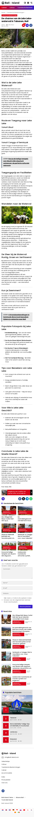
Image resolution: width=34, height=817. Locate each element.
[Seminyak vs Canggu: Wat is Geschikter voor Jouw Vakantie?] (25, 528)
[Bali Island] (11, 3)
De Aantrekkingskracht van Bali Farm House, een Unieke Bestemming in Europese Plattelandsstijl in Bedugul (25, 519)
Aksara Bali (20, 797)
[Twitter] (23, 498)
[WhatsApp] (30, 498)
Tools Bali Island (7, 800)
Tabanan (13, 718)
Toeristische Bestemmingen (9, 15)
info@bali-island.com (12, 757)
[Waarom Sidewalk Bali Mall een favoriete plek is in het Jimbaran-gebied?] (9, 528)
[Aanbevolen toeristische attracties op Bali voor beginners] (25, 545)
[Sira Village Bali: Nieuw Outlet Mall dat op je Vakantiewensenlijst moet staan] (9, 510)
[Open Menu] (28, 3)
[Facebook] (19, 498)
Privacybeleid (6, 780)
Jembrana (13, 732)
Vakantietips (6, 761)
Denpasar (13, 739)
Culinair (4, 770)
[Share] (30, 25)
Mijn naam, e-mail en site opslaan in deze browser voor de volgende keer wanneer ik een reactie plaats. (17, 600)
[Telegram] (27, 498)
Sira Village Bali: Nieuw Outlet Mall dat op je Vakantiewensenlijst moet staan (8, 519)
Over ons (4, 783)
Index (3, 777)
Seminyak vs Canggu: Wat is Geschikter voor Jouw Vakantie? (25, 536)
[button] (25, 3)
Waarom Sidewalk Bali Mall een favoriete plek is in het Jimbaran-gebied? (8, 536)
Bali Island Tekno (7, 797)
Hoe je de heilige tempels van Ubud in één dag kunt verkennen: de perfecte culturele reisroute (9, 554)
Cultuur (4, 764)
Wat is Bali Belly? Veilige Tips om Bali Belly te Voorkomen (20, 725)
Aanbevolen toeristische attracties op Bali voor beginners (24, 554)
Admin (3, 24)
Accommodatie (7, 773)
